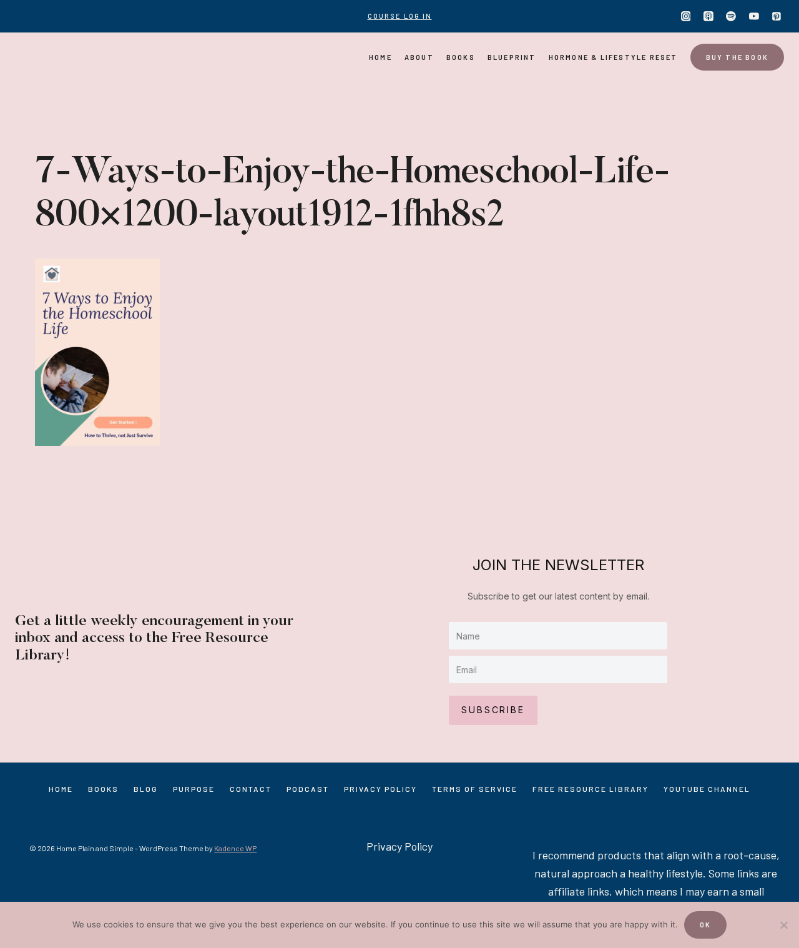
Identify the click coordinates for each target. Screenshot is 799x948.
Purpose (194, 788)
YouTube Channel (707, 788)
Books (460, 57)
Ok (705, 925)
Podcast (308, 788)
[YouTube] (754, 16)
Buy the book (737, 57)
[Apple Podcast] (708, 16)
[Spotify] (731, 16)
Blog (146, 788)
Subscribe (492, 709)
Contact (251, 788)
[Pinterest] (777, 16)
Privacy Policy (380, 788)
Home (380, 57)
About (419, 57)
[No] (783, 925)
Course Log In (400, 16)
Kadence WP (235, 848)
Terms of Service (474, 788)
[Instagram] (686, 16)
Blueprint (512, 57)
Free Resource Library (590, 788)
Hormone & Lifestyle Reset (613, 57)
